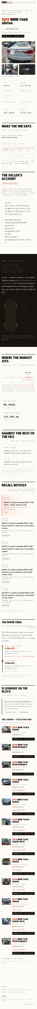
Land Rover (20, 992)
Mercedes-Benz (16, 989)
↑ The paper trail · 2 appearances (16, 712)
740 (31, 10)
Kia (9, 989)
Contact (29, 2)
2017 (3, 12)
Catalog (22, 2)
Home (17, 2)
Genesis (4, 992)
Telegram (27, 1004)
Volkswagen (11, 992)
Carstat (4, 996)
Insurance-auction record (12, 10)
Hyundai (4, 989)
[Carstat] (7, 2)
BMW (26, 10)
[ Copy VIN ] (18, 156)
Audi (28, 989)
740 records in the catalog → (13, 958)
